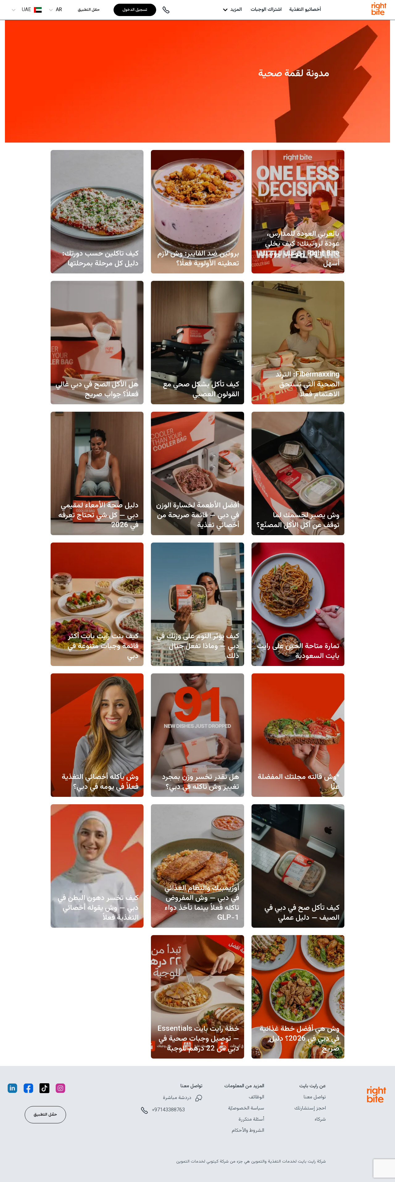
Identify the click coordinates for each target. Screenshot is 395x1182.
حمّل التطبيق (89, 10)
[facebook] (28, 1089)
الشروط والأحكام (248, 1131)
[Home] (379, 16)
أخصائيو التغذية (305, 10)
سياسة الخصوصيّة (246, 1108)
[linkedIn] (12, 1089)
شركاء (320, 1120)
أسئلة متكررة (251, 1120)
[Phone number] (166, 10)
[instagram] (60, 1089)
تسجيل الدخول (135, 10)
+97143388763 (168, 1110)
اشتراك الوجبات (266, 10)
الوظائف (256, 1097)
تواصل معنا (315, 1097)
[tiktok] (44, 1089)
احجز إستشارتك (310, 1108)
